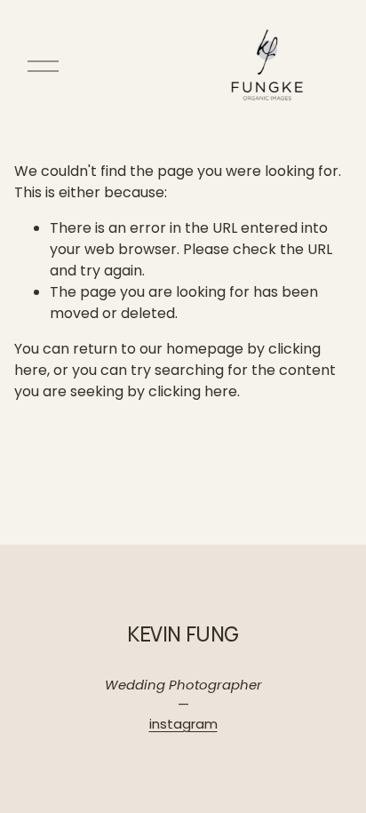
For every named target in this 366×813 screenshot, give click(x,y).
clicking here (192, 391)
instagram (183, 723)
